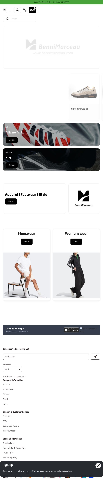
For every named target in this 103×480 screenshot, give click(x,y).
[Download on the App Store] (71, 329)
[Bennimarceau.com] (4, 10)
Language (7, 364)
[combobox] (21, 19)
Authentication (8, 389)
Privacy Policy (8, 453)
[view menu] (9, 10)
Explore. (11, 79)
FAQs (5, 421)
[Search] (7, 18)
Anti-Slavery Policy (10, 458)
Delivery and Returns (11, 426)
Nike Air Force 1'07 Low (50, 109)
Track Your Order (9, 431)
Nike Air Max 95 (79, 109)
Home (5, 404)
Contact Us (7, 416)
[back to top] (97, 414)
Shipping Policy (9, 443)
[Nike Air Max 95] (84, 89)
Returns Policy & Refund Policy (14, 448)
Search (5, 399)
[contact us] (25, 10)
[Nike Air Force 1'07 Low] (51, 89)
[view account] (17, 10)
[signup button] (95, 357)
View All (11, 201)
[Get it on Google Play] (88, 329)
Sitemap (6, 394)
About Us (6, 384)
